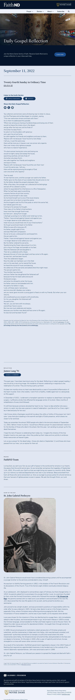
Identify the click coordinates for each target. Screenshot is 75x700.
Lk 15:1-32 (8, 85)
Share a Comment (12, 374)
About (49, 11)
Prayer (29, 11)
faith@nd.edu (66, 694)
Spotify (30, 98)
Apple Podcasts (14, 98)
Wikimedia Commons (26, 664)
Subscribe (60, 11)
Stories (39, 11)
